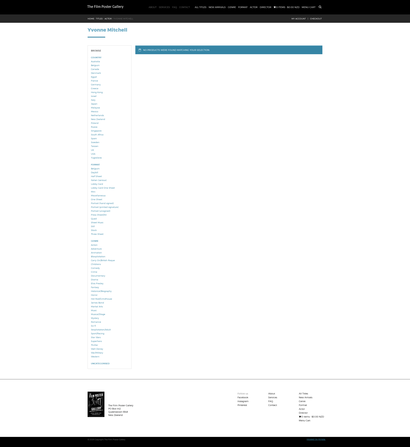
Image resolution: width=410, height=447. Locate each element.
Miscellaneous (98, 195)
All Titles (200, 7)
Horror (94, 295)
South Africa (97, 134)
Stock (94, 230)
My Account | (299, 18)
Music (94, 310)
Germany (96, 84)
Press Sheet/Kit (99, 214)
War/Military (97, 352)
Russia (94, 127)
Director (265, 7)
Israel (94, 96)
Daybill (94, 172)
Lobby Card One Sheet (103, 188)
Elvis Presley (97, 283)
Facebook (243, 397)
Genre (232, 7)
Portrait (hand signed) (102, 203)
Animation (96, 252)
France (94, 80)
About (153, 7)
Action (94, 245)
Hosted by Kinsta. (316, 439)
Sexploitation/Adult (101, 329)
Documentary (98, 275)
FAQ (174, 7)
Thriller (94, 345)
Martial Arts (97, 306)
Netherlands (97, 115)
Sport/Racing (97, 333)
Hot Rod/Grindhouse (101, 299)
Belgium (95, 65)
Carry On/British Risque (103, 260)
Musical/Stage (98, 314)
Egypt (94, 77)
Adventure (96, 248)
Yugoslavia (96, 157)
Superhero (96, 341)
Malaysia (95, 107)
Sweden (95, 142)
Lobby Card (97, 184)
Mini (93, 191)
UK (92, 150)
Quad (94, 218)
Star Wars (96, 337)
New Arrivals (217, 7)
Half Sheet (96, 176)
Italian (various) (99, 180)
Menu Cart (309, 7)
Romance (96, 322)
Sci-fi (93, 325)
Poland (94, 123)
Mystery (95, 318)
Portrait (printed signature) (105, 207)
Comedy (95, 268)
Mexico (94, 111)
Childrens (96, 264)
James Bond (97, 302)
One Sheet (96, 199)
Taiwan (94, 146)
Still (93, 226)
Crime (94, 272)
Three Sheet (97, 234)
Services (164, 7)
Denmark (96, 73)
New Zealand (98, 119)
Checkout (316, 18)
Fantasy (95, 287)
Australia (95, 61)
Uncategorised (100, 363)
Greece (94, 88)
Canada (95, 69)
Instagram (243, 401)
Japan (94, 103)
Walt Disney (97, 349)
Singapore (96, 130)
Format (243, 7)
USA (93, 154)
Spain (94, 138)
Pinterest (242, 405)
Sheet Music (97, 222)
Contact (184, 7)
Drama (94, 279)
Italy (93, 100)
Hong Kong (97, 92)
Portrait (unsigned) (100, 211)
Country (96, 57)
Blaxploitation (98, 256)
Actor (254, 7)
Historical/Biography (101, 291)
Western (95, 356)
